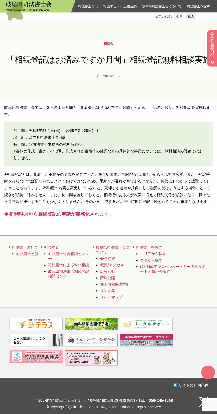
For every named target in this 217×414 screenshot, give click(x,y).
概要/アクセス (112, 265)
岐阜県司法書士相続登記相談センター (68, 273)
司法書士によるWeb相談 (68, 265)
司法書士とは (88, 6)
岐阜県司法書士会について (161, 6)
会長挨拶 (107, 258)
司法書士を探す (198, 6)
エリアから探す (153, 253)
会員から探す (151, 260)
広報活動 (129, 6)
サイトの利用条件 (193, 385)
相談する (109, 6)
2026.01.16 (111, 76)
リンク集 (107, 290)
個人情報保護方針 (115, 284)
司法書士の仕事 (25, 247)
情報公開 (107, 278)
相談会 (109, 43)
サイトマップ (111, 297)
